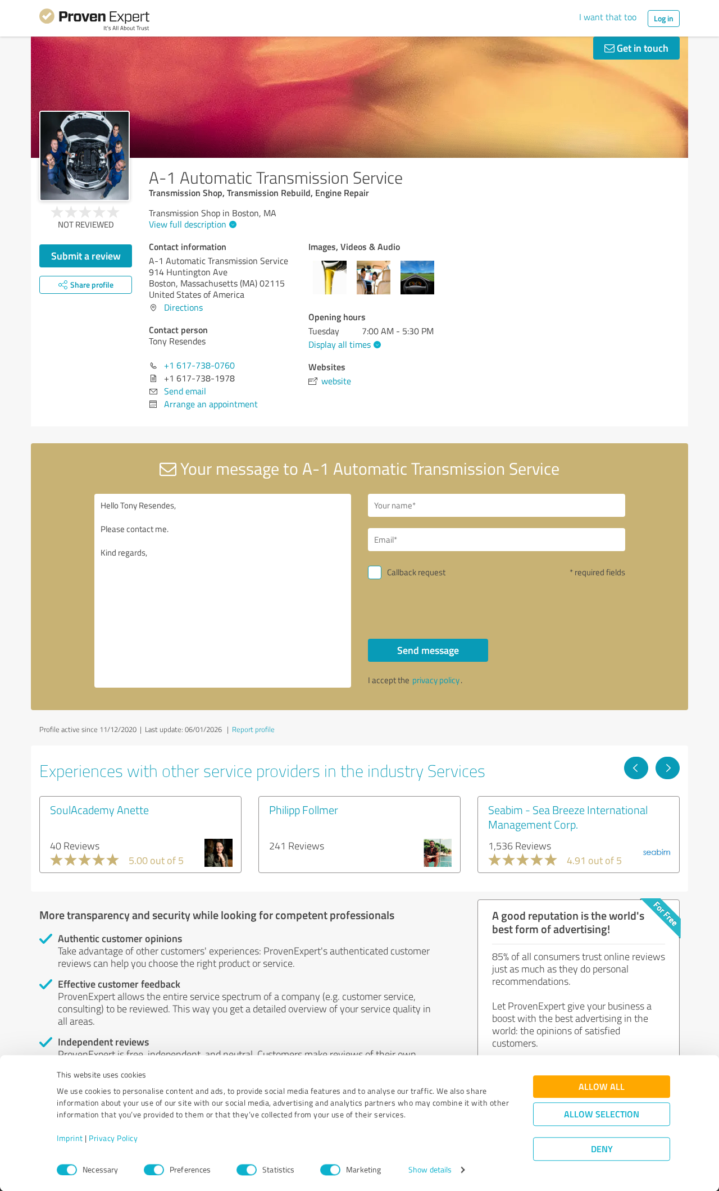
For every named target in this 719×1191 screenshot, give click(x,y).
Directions (183, 307)
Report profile (253, 729)
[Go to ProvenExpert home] (94, 21)
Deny (602, 1149)
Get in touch (641, 47)
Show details (430, 1170)
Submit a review (86, 255)
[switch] (154, 1169)
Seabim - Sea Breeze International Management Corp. (568, 817)
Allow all (602, 1086)
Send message (428, 650)
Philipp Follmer (303, 809)
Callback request (416, 572)
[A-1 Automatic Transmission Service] (84, 156)
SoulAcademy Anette (99, 809)
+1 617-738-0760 (199, 365)
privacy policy (435, 680)
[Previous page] (636, 768)
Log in (664, 18)
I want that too (607, 17)
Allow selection (601, 1114)
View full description (187, 224)
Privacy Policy (113, 1138)
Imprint (70, 1138)
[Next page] (668, 768)
